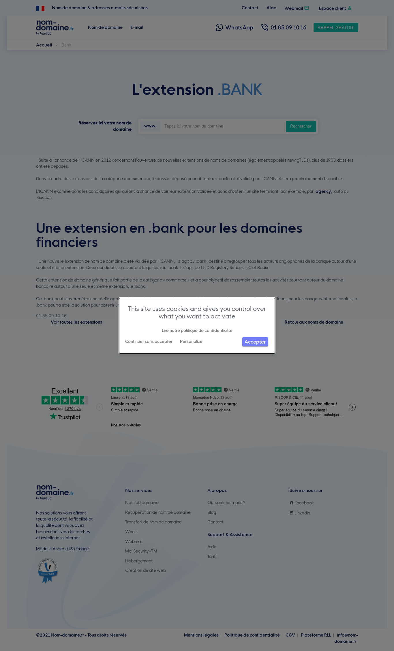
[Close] (2, 649)
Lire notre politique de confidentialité (197, 330)
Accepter (255, 342)
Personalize (191, 341)
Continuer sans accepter (148, 341)
